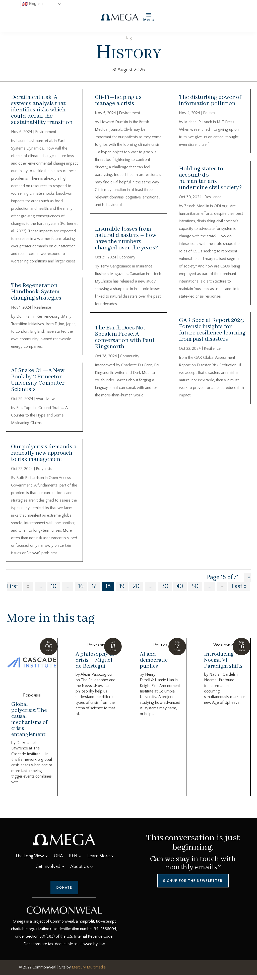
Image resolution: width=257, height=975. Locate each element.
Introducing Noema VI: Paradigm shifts (223, 660)
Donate (64, 887)
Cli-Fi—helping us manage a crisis (118, 100)
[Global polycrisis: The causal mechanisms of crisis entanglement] (31, 663)
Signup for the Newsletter (193, 881)
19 (121, 586)
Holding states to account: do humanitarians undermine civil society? (210, 178)
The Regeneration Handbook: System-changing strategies (36, 292)
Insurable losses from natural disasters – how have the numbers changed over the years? (126, 238)
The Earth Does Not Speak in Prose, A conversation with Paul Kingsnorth (124, 337)
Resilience (42, 307)
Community (129, 356)
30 (164, 586)
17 (94, 586)
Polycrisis (44, 468)
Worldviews (46, 398)
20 (136, 586)
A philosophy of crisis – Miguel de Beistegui (95, 660)
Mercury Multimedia (89, 967)
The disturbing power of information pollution (210, 100)
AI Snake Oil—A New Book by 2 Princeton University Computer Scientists (38, 380)
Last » (239, 586)
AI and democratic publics (154, 660)
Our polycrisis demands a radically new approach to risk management (44, 453)
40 (179, 586)
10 (53, 586)
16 (81, 586)
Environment (45, 131)
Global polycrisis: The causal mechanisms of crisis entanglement (29, 719)
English (35, 4)
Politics (209, 113)
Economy (127, 257)
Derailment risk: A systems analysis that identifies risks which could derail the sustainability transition (42, 110)
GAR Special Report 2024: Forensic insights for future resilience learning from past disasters (212, 330)
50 (195, 586)
